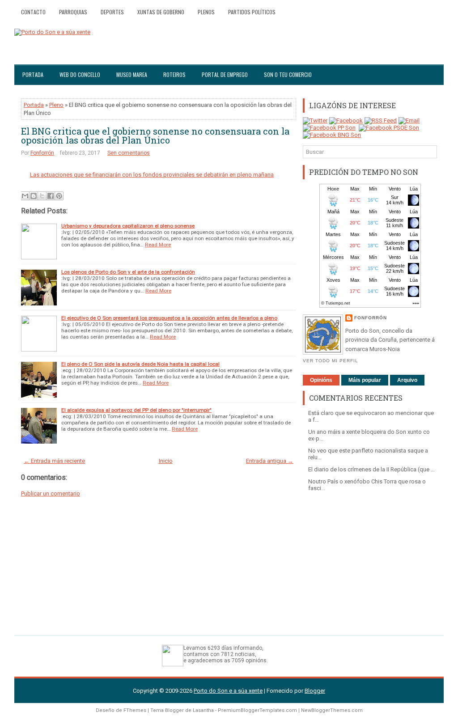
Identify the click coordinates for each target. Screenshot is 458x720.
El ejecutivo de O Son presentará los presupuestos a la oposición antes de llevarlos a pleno (169, 318)
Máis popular (364, 380)
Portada (32, 74)
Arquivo (407, 380)
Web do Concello (79, 74)
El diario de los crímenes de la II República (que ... (371, 469)
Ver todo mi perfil (330, 360)
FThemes (134, 710)
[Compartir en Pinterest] (59, 195)
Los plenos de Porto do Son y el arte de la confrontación (128, 272)
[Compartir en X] (42, 195)
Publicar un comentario (50, 493)
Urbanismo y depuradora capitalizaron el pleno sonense (128, 226)
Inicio (166, 460)
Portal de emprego (225, 74)
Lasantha (203, 710)
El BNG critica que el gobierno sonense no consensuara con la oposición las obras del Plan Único (155, 135)
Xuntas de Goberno (160, 12)
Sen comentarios (128, 153)
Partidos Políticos (252, 12)
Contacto (33, 12)
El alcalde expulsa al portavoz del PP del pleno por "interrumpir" (136, 410)
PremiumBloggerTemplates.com (257, 710)
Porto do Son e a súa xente (228, 690)
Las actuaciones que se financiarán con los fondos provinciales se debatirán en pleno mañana (152, 174)
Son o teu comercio (288, 74)
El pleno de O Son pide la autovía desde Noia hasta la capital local (140, 364)
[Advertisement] (370, 559)
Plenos (206, 12)
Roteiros (174, 74)
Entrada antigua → (269, 460)
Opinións (321, 380)
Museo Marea (131, 74)
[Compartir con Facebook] (50, 195)
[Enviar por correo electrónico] (25, 195)
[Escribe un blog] (33, 195)
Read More (158, 244)
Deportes (112, 12)
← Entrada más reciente (54, 460)
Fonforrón (42, 153)
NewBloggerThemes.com (332, 710)
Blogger (315, 690)
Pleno (56, 105)
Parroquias (73, 12)
